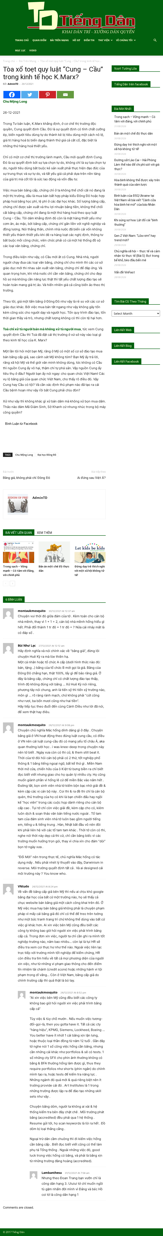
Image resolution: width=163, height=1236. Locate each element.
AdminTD (13, 83)
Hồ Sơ (76, 40)
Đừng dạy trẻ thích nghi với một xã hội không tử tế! (89, 571)
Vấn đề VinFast (124, 272)
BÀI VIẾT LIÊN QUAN (19, 532)
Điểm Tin (89, 40)
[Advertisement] (54, 438)
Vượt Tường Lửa (125, 68)
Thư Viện (104, 40)
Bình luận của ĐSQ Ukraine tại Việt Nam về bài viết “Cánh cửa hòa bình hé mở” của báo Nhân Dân (135, 202)
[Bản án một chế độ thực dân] (54, 552)
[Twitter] (29, 94)
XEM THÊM (44, 532)
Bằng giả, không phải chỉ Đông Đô (26, 478)
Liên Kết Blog (123, 345)
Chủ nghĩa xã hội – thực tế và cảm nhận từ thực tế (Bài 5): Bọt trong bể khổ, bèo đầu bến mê (137, 256)
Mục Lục (20, 50)
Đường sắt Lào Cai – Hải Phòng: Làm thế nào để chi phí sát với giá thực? (136, 164)
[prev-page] (5, 583)
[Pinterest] (47, 94)
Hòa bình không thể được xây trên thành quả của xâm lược (137, 182)
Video (33, 50)
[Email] (65, 94)
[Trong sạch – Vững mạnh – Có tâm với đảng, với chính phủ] (18, 552)
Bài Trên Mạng (59, 40)
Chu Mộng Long (24, 454)
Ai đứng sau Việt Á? (91, 478)
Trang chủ (9, 61)
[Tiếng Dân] (81, 17)
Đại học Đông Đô (47, 454)
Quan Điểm (39, 40)
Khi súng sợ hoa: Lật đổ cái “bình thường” (136, 222)
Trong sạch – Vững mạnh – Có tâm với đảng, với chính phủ (18, 571)
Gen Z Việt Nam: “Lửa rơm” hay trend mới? (135, 238)
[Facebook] (11, 94)
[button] (155, 40)
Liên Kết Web (123, 330)
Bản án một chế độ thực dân (133, 133)
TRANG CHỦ (22, 40)
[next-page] (12, 583)
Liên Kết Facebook (126, 361)
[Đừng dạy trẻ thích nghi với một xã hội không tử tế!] (90, 552)
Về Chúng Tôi (124, 40)
